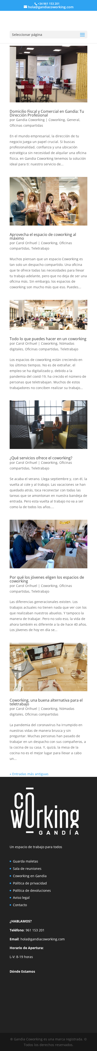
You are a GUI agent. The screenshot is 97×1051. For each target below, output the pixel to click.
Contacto (20, 905)
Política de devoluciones (32, 890)
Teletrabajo (40, 248)
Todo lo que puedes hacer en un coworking (48, 338)
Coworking (56, 119)
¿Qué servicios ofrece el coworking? (41, 458)
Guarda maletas (25, 861)
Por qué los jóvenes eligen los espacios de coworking (47, 579)
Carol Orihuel (26, 243)
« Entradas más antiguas (29, 774)
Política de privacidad (30, 883)
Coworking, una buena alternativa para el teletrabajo (46, 702)
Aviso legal (21, 897)
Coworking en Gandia (30, 876)
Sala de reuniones (27, 868)
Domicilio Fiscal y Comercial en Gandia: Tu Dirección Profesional (47, 113)
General (73, 119)
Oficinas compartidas (26, 125)
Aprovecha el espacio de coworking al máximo (43, 236)
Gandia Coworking (30, 119)
